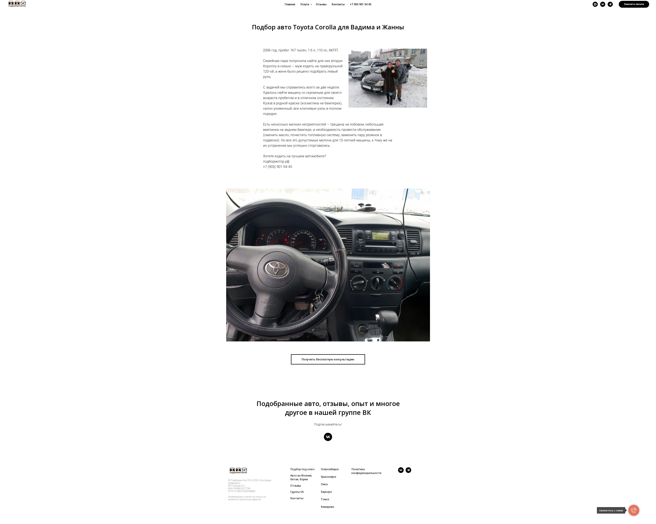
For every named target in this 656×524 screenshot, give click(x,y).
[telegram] (610, 4)
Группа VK (297, 492)
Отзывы (321, 4)
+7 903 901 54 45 (360, 4)
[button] (634, 4)
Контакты (338, 4)
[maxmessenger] (595, 4)
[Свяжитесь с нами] (634, 510)
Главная (290, 4)
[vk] (602, 4)
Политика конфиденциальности (366, 471)
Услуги (305, 4)
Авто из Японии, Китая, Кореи (301, 477)
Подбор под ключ (302, 469)
